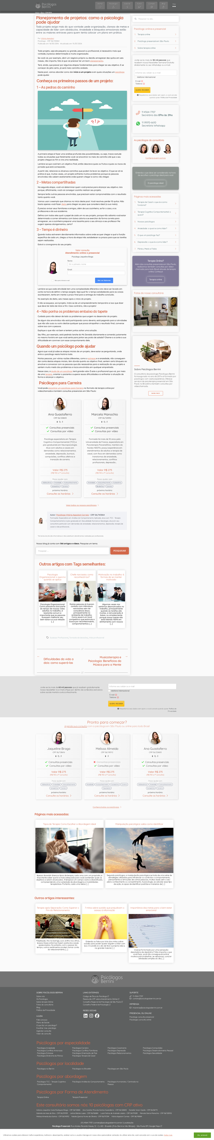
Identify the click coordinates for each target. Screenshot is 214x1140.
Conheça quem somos (156, 158)
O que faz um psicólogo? (46, 1025)
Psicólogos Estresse (45, 1053)
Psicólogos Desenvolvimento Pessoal (158, 1050)
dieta (63, 204)
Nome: (70, 260)
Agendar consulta (43, 1031)
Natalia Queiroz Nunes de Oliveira (84, 1116)
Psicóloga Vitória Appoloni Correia (72, 515)
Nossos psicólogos (146, 221)
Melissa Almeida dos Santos (46, 1116)
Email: (69, 269)
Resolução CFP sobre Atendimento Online (100, 999)
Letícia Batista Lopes (78, 1113)
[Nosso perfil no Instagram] (91, 1015)
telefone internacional (146, 77)
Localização (128, 1122)
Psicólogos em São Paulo (118, 1069)
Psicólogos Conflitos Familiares (85, 1050)
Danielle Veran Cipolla (137, 1110)
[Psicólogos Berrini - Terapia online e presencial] (107, 979)
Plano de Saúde (42, 1022)
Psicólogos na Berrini (45, 1069)
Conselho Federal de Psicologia (96, 1004)
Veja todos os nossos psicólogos (81, 505)
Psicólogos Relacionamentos (119, 1053)
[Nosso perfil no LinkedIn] (85, 1015)
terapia (48, 374)
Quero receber (142, 90)
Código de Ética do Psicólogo (95, 996)
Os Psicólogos (42, 999)
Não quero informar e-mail (62, 280)
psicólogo (119, 72)
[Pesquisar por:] (72, 550)
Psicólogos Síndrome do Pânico (50, 1056)
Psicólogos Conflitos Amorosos (49, 1050)
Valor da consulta (43, 1033)
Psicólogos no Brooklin (81, 1069)
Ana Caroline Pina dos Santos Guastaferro (98, 1110)
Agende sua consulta (75, 726)
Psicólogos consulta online (140, 1019)
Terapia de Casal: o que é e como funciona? (152, 203)
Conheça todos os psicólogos (106, 807)
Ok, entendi (202, 1135)
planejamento (96, 61)
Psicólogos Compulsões (152, 1048)
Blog (42, 12)
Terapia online (144, 34)
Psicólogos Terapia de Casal (83, 1056)
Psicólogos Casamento (117, 1048)
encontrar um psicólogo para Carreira (65, 388)
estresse (92, 358)
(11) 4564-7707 (87, 1122)
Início (37, 12)
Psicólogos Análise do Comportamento (88, 1081)
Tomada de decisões (78, 637)
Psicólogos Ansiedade (46, 1048)
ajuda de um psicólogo (61, 371)
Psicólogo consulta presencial (142, 1017)
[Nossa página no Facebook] (97, 1015)
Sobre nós (40, 996)
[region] (107, 1134)
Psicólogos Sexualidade (152, 1053)
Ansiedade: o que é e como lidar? (152, 228)
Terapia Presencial (79, 1097)
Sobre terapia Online (44, 1002)
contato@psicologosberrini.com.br (108, 1122)
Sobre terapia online (146, 48)
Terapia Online (43, 1097)
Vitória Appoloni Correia (120, 1116)
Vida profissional (96, 637)
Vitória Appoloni (47, 38)
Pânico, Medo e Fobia (147, 248)
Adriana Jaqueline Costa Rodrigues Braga (52, 1110)
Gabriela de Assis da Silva (45, 1113)
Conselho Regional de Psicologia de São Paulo (102, 1002)
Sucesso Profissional (59, 637)
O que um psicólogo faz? (149, 235)
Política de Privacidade (168, 97)
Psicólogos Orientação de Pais (84, 1053)
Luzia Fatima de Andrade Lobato (113, 1113)
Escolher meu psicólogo (46, 1028)
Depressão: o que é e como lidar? (152, 242)
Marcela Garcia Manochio (149, 1113)
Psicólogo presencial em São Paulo (153, 41)
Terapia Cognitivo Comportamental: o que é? (154, 213)
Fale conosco (41, 1019)
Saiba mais (168, 1135)
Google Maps (154, 1126)
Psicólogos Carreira (80, 1048)
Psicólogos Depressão (117, 1050)
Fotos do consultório (44, 1004)
